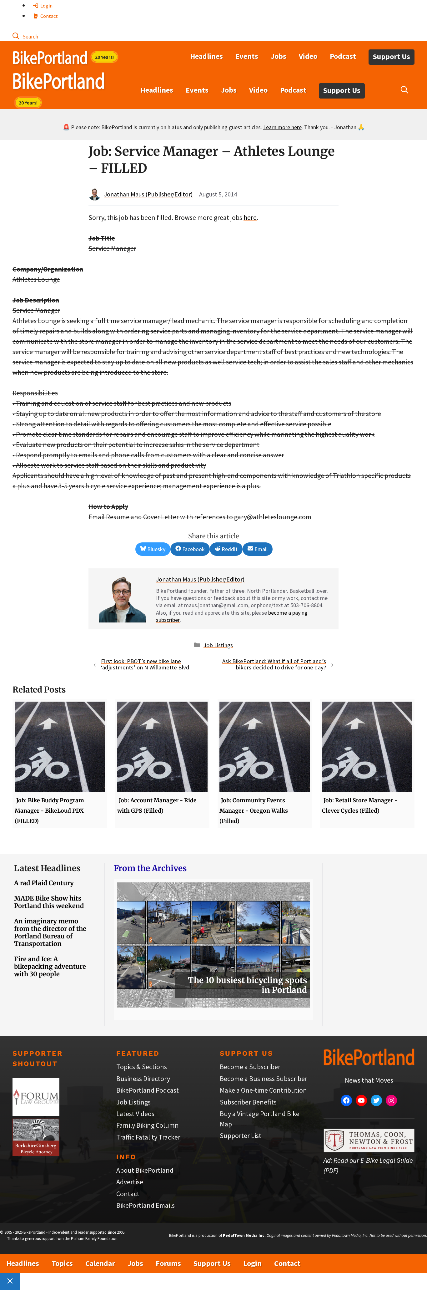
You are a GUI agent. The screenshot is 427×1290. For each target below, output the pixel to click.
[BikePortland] (59, 82)
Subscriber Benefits (248, 1102)
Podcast (343, 56)
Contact (48, 16)
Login (46, 6)
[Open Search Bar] (25, 36)
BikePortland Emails (145, 1205)
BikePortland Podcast (147, 1090)
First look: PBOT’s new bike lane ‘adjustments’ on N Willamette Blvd (145, 664)
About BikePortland (144, 1170)
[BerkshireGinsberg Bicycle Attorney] (36, 1153)
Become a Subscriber (250, 1066)
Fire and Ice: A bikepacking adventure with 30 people (50, 966)
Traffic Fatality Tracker (148, 1137)
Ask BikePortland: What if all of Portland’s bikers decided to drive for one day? (274, 664)
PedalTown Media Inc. (244, 1235)
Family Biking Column (147, 1125)
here (250, 217)
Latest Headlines (47, 868)
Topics (62, 1263)
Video (308, 56)
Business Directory (143, 1078)
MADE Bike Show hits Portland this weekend (49, 902)
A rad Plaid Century (44, 883)
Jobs (278, 56)
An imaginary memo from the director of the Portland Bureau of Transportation (50, 932)
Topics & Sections (141, 1066)
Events (246, 56)
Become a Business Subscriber (263, 1078)
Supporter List (240, 1135)
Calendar (100, 1263)
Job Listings (218, 644)
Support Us (391, 56)
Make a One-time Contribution (263, 1090)
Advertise (129, 1181)
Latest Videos (135, 1113)
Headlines (206, 56)
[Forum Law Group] (36, 1113)
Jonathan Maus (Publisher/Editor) (148, 194)
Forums (168, 1263)
